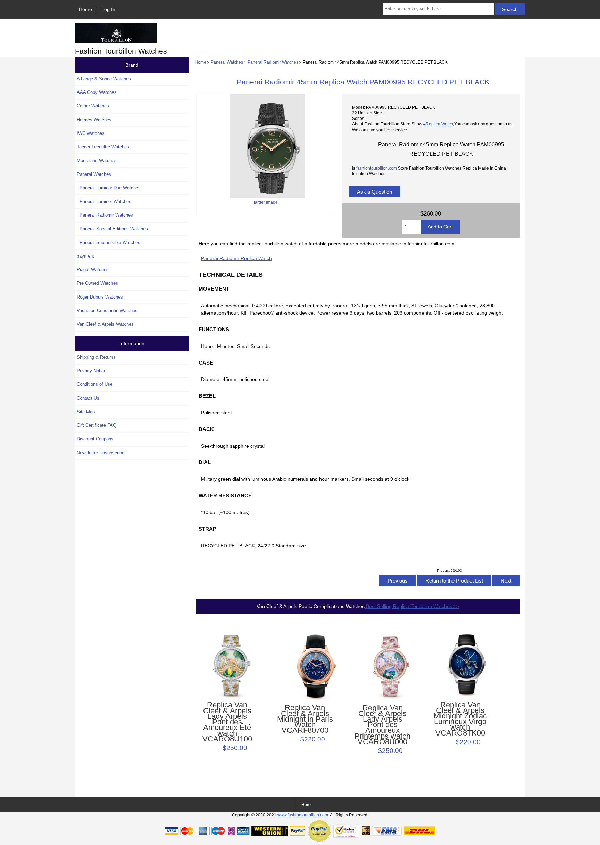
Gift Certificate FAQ (96, 425)
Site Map (86, 411)
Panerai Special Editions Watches (112, 228)
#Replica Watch (438, 124)
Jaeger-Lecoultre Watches (103, 146)
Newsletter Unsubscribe (100, 452)
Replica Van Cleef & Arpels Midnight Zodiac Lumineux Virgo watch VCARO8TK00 (460, 719)
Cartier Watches (93, 105)
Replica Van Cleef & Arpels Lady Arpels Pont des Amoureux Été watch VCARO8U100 (227, 722)
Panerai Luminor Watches (104, 201)
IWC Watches (91, 133)
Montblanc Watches (97, 160)
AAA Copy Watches (97, 92)
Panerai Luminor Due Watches (109, 187)
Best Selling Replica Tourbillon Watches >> (412, 606)
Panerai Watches (227, 62)
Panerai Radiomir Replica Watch (236, 258)
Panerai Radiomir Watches (273, 62)
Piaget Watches (93, 269)
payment (85, 256)
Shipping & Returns (96, 357)
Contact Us (88, 398)
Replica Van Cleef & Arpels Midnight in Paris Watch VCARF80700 (305, 719)
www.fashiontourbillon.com (302, 815)
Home (85, 9)
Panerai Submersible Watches (108, 242)
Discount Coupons (95, 438)
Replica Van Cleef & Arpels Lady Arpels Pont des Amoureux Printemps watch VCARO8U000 (382, 725)
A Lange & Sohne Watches (104, 78)
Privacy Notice (91, 370)
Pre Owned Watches (97, 283)
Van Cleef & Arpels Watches (105, 324)
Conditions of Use (94, 384)
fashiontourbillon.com (376, 168)
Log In (108, 9)
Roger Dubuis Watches (100, 297)
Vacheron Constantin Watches (107, 310)
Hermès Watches (94, 119)
